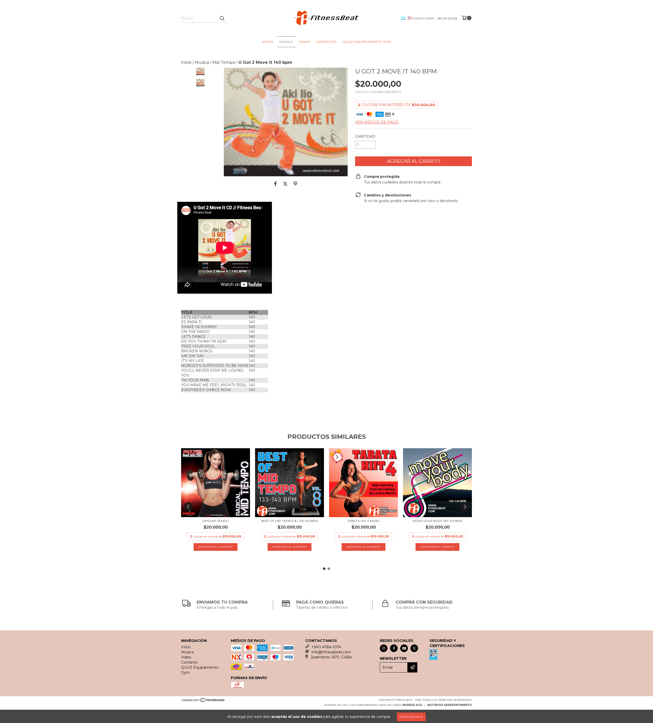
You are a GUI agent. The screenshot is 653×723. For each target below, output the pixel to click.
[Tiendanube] (203, 701)
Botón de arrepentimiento (450, 705)
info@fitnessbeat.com (331, 652)
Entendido (411, 717)
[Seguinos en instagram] (383, 648)
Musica (286, 42)
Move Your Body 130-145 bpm (437, 521)
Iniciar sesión (447, 18)
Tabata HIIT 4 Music (363, 521)
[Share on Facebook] (275, 183)
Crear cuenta (423, 18)
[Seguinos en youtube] (404, 648)
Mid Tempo (223, 62)
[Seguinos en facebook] (394, 648)
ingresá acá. (413, 705)
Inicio (267, 42)
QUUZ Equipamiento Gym (367, 42)
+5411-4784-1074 (326, 647)
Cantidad (365, 136)
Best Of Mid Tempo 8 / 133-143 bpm (289, 521)
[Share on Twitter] (285, 183)
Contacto (326, 42)
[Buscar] (222, 18)
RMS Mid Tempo (216, 521)
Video (304, 42)
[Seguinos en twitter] (414, 648)
